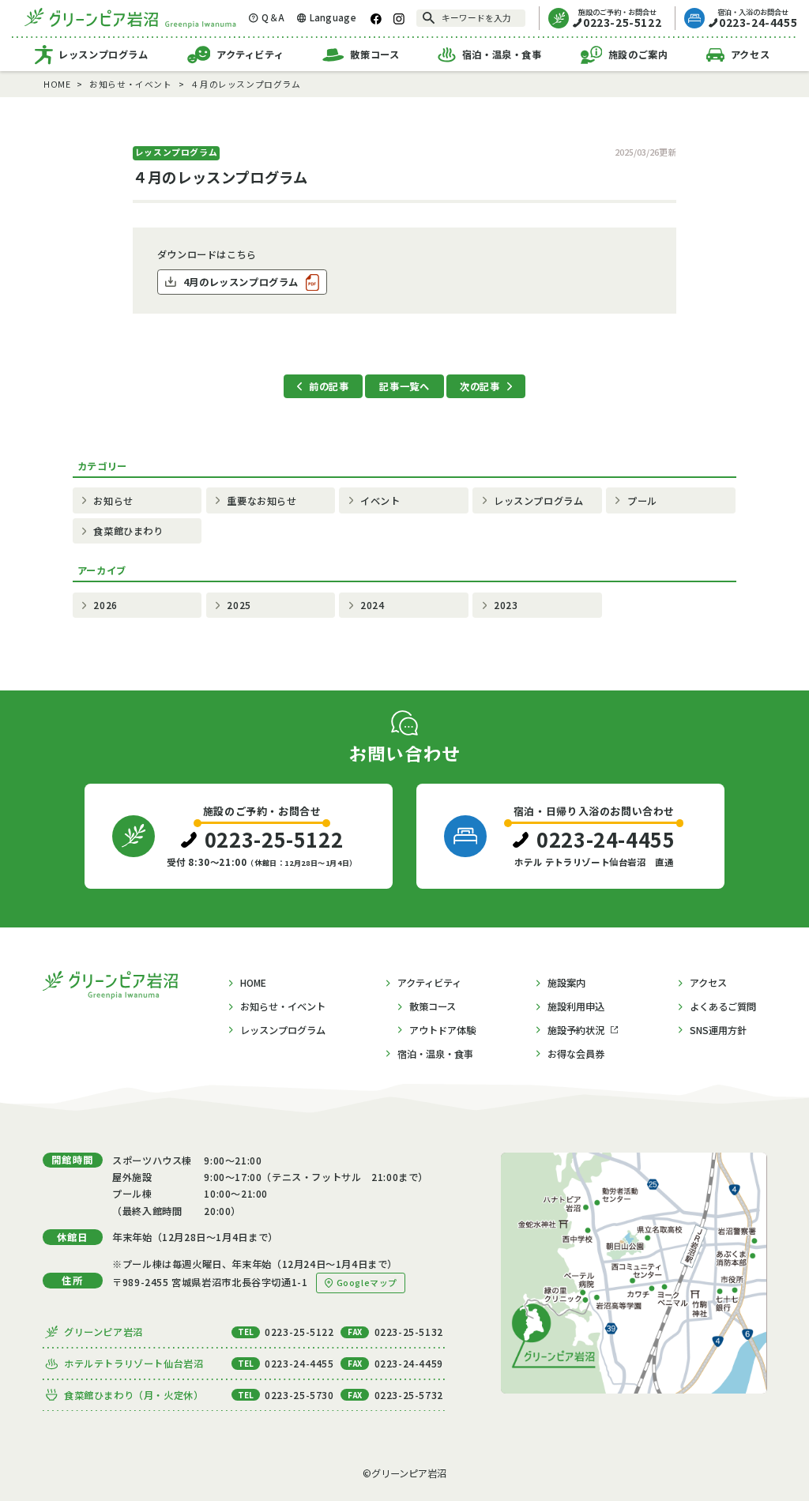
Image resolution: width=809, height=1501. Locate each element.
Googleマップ (367, 1282)
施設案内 (566, 983)
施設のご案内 (638, 54)
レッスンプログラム (103, 54)
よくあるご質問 (723, 1006)
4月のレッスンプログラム (241, 282)
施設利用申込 (575, 1006)
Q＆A (273, 17)
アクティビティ (250, 54)
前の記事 (328, 386)
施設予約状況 (575, 1030)
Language (333, 17)
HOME (253, 983)
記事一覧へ (404, 386)
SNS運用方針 (718, 1030)
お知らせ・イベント (282, 1006)
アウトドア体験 (442, 1030)
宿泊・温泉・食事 (502, 54)
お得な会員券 (575, 1054)
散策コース (374, 54)
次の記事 (479, 386)
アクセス (750, 54)
